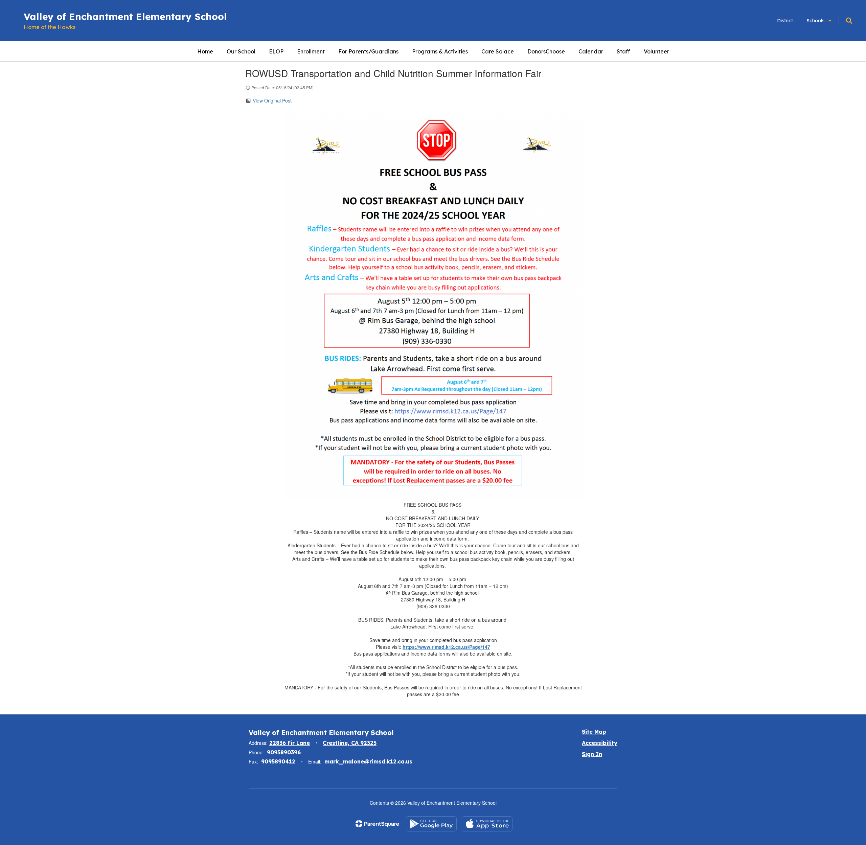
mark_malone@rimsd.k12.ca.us (368, 761)
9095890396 (284, 752)
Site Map (594, 731)
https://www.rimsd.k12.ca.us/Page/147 (446, 646)
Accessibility (599, 742)
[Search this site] (849, 20)
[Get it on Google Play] (431, 823)
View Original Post (272, 100)
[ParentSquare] (377, 824)
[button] (819, 21)
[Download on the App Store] (487, 823)
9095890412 (278, 761)
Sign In (592, 754)
